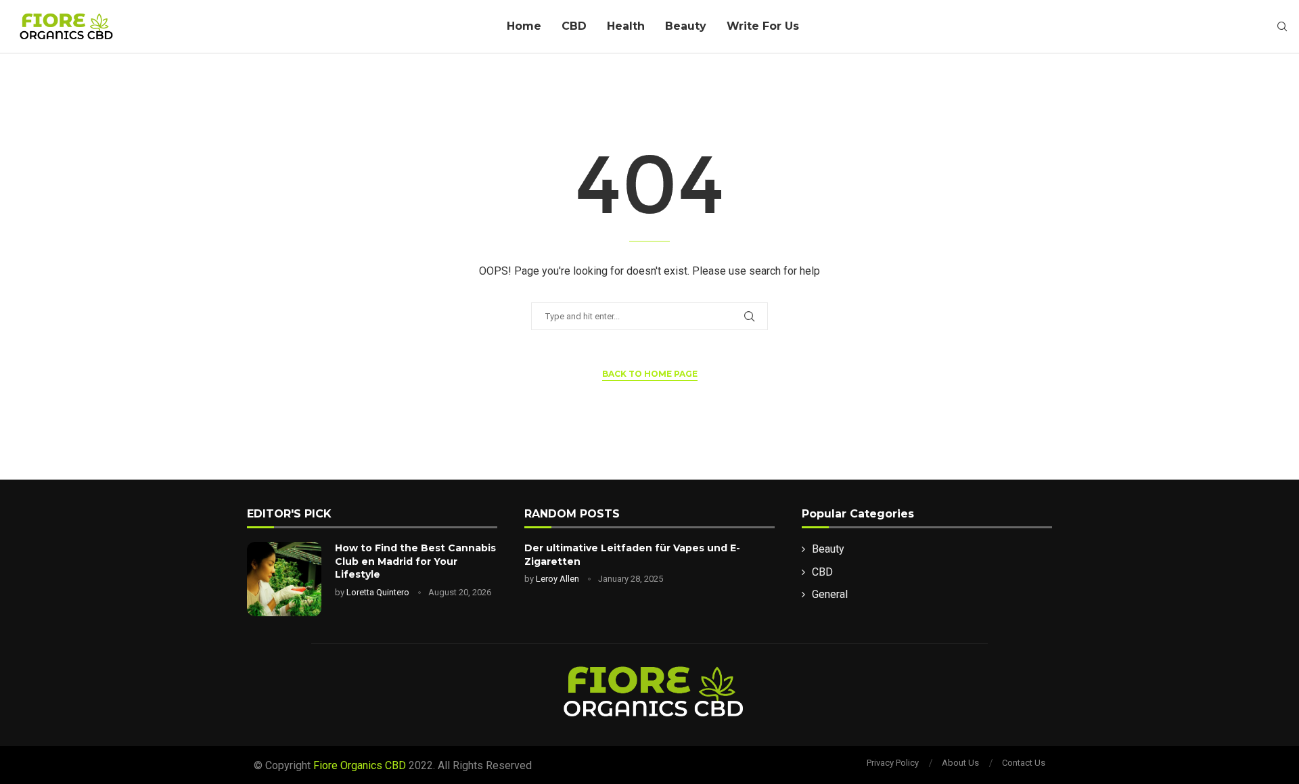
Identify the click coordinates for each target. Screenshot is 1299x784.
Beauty (685, 26)
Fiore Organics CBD (359, 765)
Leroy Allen (557, 579)
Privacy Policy (893, 763)
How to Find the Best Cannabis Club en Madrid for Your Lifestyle (415, 561)
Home (524, 26)
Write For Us (763, 26)
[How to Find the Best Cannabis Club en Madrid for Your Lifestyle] (284, 579)
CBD (574, 26)
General (830, 594)
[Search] (1282, 27)
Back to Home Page (650, 374)
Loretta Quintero (377, 592)
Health (626, 26)
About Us (960, 763)
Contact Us (1023, 763)
